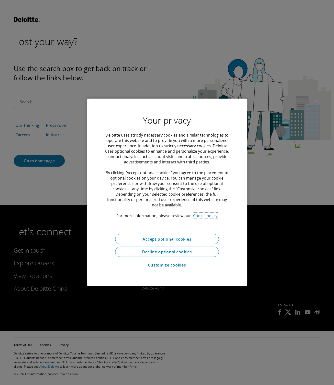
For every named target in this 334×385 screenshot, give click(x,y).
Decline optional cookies (167, 252)
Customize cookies (167, 265)
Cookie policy (205, 215)
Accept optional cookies (167, 239)
